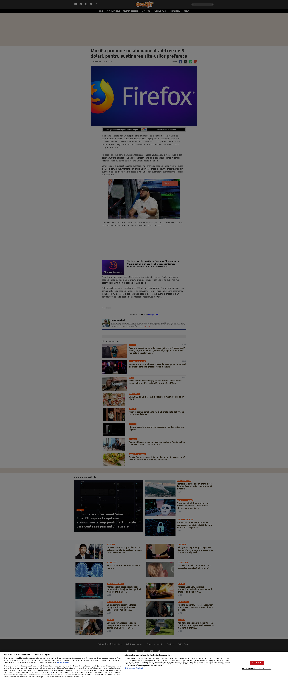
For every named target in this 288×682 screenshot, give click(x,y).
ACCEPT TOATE (257, 663)
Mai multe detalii (63, 662)
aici (51, 672)
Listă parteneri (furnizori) (134, 668)
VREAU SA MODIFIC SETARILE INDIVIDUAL (256, 669)
